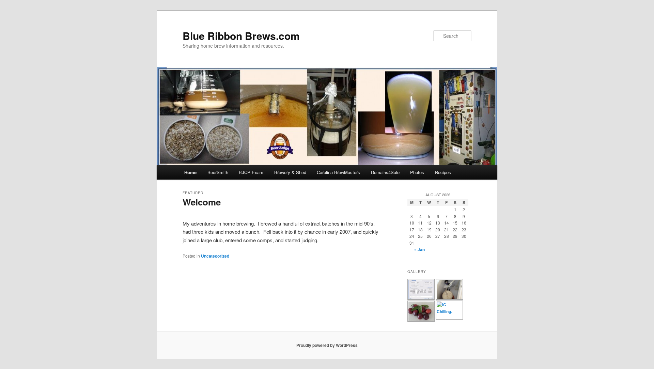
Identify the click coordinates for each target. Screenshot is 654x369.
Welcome (202, 202)
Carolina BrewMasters (338, 172)
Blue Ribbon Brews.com (241, 35)
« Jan (419, 249)
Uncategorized (215, 256)
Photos (417, 172)
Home (190, 172)
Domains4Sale (385, 172)
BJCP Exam (251, 172)
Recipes (443, 172)
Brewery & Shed (290, 172)
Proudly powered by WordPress (327, 345)
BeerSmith (217, 172)
